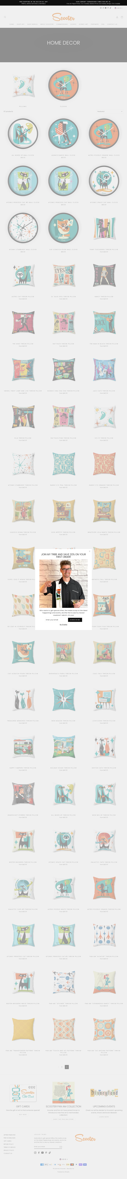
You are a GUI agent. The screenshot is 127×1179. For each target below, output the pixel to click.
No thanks (63, 624)
